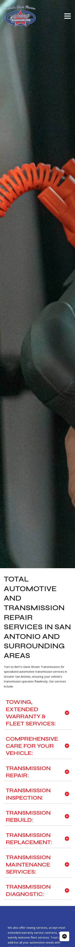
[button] (37, 712)
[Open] (67, 15)
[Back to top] (64, 936)
